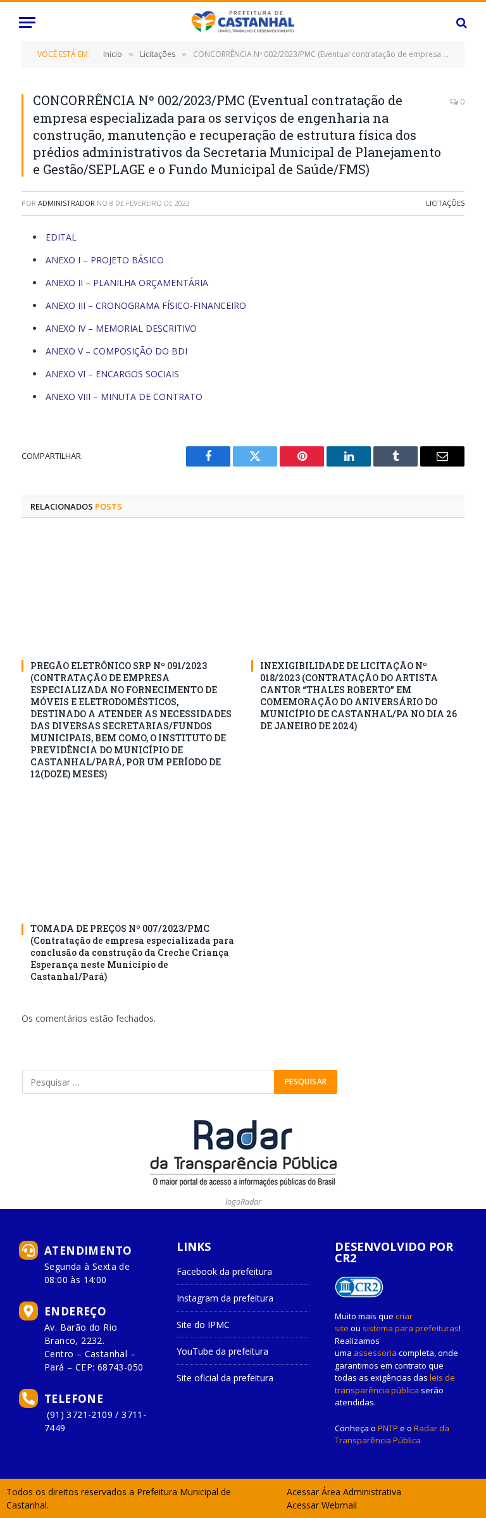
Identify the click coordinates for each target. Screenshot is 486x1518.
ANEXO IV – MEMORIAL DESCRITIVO (121, 328)
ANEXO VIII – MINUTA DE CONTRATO (124, 397)
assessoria (375, 1352)
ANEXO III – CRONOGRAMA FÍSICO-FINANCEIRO (146, 305)
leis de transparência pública (395, 1384)
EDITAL (61, 237)
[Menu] (27, 22)
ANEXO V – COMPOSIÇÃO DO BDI (116, 351)
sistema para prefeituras (411, 1328)
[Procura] (460, 22)
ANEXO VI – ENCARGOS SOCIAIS (112, 374)
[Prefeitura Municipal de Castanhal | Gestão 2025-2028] (243, 22)
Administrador (66, 203)
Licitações (445, 203)
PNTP (388, 1428)
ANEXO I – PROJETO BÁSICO (105, 260)
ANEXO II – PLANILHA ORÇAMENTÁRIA (127, 283)
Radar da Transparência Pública (392, 1434)
